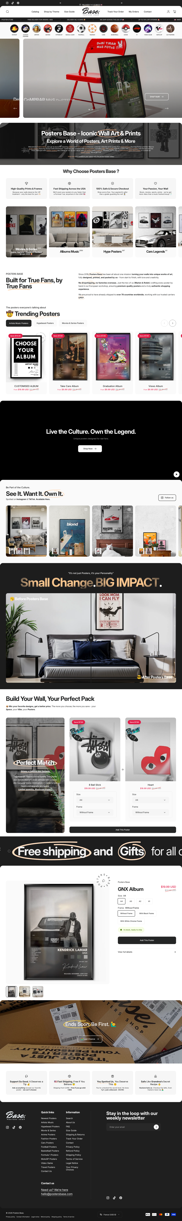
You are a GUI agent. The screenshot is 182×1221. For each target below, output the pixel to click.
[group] (14, 30)
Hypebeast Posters (50, 1126)
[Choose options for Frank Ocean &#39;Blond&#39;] (55, 551)
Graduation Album (112, 386)
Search (69, 1118)
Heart (151, 784)
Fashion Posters (49, 1138)
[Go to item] (11, 991)
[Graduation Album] (112, 356)
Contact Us (46, 1171)
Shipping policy (57, 1216)
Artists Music (47, 1122)
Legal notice (35, 1216)
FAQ (68, 1126)
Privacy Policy (72, 1147)
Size (78, 794)
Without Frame (126, 913)
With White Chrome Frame (131, 921)
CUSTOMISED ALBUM (26, 386)
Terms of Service (74, 1159)
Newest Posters (48, 1118)
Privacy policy (10, 1216)
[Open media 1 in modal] (57, 932)
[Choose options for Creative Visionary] (141, 551)
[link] (90, 1039)
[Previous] (60, 3)
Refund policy (45, 1216)
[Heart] (150, 749)
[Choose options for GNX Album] (12, 551)
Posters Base (124, 882)
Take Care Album (69, 386)
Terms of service (68, 1216)
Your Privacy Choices (72, 1168)
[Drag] (91, 638)
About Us (70, 1122)
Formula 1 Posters (49, 1155)
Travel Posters (48, 1167)
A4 (121, 901)
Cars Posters (47, 1143)
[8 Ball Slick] (94, 749)
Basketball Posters (50, 1151)
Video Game (47, 1163)
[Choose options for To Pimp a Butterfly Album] (27, 551)
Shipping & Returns (75, 1134)
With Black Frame (146, 913)
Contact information (23, 1216)
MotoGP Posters (49, 1159)
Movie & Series (48, 1130)
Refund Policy (72, 1151)
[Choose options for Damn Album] (19, 551)
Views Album (156, 386)
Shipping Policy (73, 1155)
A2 (140, 901)
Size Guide (71, 1130)
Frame (79, 807)
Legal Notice (72, 1163)
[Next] (121, 3)
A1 (149, 901)
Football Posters (49, 1147)
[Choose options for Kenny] (98, 551)
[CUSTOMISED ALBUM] (26, 356)
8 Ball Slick (95, 784)
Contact (69, 1143)
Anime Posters (48, 1134)
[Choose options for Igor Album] (149, 551)
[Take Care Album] (69, 356)
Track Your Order (74, 1138)
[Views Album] (155, 356)
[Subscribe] (156, 1127)
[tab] (18, 323)
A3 (131, 901)
